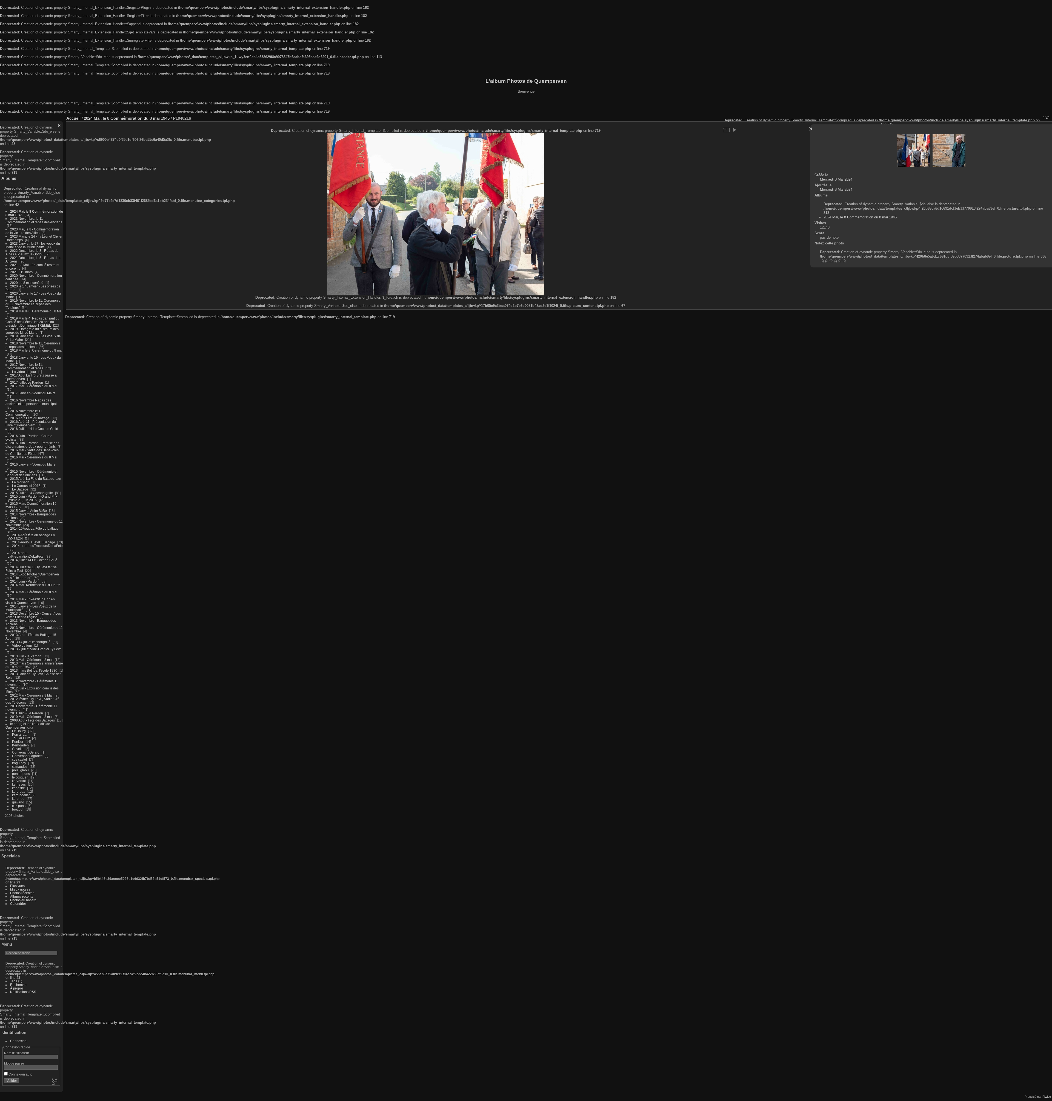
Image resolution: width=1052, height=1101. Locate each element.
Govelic (17, 749)
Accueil (73, 118)
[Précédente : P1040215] (913, 150)
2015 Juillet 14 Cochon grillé (31, 493)
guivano (18, 802)
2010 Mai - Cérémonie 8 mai (31, 716)
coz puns (18, 806)
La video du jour (24, 371)
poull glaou (20, 770)
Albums (8, 178)
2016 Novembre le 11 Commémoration (23, 412)
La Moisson (20, 482)
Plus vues (17, 886)
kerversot (19, 781)
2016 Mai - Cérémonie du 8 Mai (33, 457)
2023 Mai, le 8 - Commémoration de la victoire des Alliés (32, 231)
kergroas (18, 791)
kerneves (19, 784)
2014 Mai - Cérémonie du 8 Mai (33, 592)
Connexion (18, 1041)
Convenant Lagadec (27, 756)
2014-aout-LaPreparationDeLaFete (25, 554)
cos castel (19, 759)
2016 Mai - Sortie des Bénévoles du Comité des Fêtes (32, 451)
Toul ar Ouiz (21, 738)
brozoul (17, 809)
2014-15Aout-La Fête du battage (34, 528)
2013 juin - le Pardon (25, 656)
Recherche (18, 984)
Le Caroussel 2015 (26, 485)
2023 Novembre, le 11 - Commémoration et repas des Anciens (33, 220)
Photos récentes (22, 893)
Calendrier (18, 903)
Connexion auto (20, 1074)
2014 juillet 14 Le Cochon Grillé (33, 560)
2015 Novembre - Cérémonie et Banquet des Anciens (31, 473)
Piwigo (1046, 1096)
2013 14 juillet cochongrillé (30, 642)
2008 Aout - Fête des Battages (32, 720)
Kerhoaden (20, 745)
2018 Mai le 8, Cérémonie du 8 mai (36, 350)
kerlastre (18, 788)
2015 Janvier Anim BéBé (28, 510)
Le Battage (20, 489)
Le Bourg (19, 731)
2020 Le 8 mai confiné (26, 282)
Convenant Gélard (25, 752)
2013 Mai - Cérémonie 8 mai (31, 659)
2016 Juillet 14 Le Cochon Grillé (34, 428)
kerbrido (18, 798)
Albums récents (21, 896)
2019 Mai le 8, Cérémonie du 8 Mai (36, 311)
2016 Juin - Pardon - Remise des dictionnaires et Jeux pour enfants (32, 444)
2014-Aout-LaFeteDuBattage (33, 542)
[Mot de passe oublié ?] (54, 1081)
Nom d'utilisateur (16, 1053)
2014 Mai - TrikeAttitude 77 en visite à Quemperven (30, 600)
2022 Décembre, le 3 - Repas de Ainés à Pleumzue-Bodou (32, 252)
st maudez (19, 766)
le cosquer (20, 777)
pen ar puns (21, 773)
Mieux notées (20, 889)
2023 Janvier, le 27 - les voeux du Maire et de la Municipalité (32, 245)
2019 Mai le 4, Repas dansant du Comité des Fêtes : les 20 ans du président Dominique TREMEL (32, 321)
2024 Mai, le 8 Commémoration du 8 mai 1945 (127, 118)
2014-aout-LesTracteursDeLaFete (37, 545)
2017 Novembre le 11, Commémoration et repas (24, 366)
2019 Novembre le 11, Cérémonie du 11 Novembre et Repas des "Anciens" (33, 304)
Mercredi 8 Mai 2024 (836, 179)
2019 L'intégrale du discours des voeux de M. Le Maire (32, 330)
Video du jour (22, 645)
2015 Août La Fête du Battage (32, 478)
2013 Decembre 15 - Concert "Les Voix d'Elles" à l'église (33, 615)
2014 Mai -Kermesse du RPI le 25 (35, 585)
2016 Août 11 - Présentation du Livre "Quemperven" (30, 423)
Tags (13, 981)
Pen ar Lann (21, 734)
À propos (17, 988)
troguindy (19, 763)
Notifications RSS (23, 992)
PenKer (17, 741)
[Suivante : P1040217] (949, 150)
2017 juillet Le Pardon (26, 382)
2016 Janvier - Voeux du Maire (33, 464)
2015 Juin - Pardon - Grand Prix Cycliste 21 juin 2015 (31, 498)
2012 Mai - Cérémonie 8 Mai (31, 695)
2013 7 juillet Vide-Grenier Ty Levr (35, 649)
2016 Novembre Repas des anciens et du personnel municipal (31, 402)
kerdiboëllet (21, 795)
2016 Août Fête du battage (29, 418)
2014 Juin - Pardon (24, 581)
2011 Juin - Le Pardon (26, 713)
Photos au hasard (23, 900)
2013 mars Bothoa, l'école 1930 (33, 670)
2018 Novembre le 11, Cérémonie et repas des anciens (33, 345)
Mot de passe (14, 1063)
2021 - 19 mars (21, 272)
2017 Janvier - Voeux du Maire (33, 393)
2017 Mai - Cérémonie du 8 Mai (33, 386)
